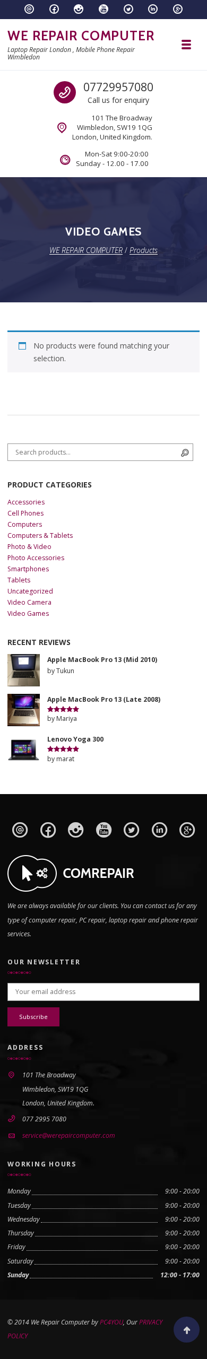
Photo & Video (29, 546)
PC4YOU (111, 1322)
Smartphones (28, 568)
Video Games (28, 613)
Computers (24, 524)
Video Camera (29, 602)
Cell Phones (25, 513)
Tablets (18, 580)
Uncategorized (30, 591)
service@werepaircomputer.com (68, 1135)
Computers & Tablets (40, 535)
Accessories (26, 502)
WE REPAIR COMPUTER (80, 35)
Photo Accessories (35, 557)
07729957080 (118, 87)
